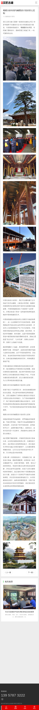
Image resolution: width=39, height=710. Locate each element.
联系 (25, 708)
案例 (15, 708)
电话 (34, 708)
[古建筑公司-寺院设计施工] (7, 3)
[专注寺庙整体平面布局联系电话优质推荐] (19, 597)
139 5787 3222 (13, 695)
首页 (6, 708)
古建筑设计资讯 (10, 16)
